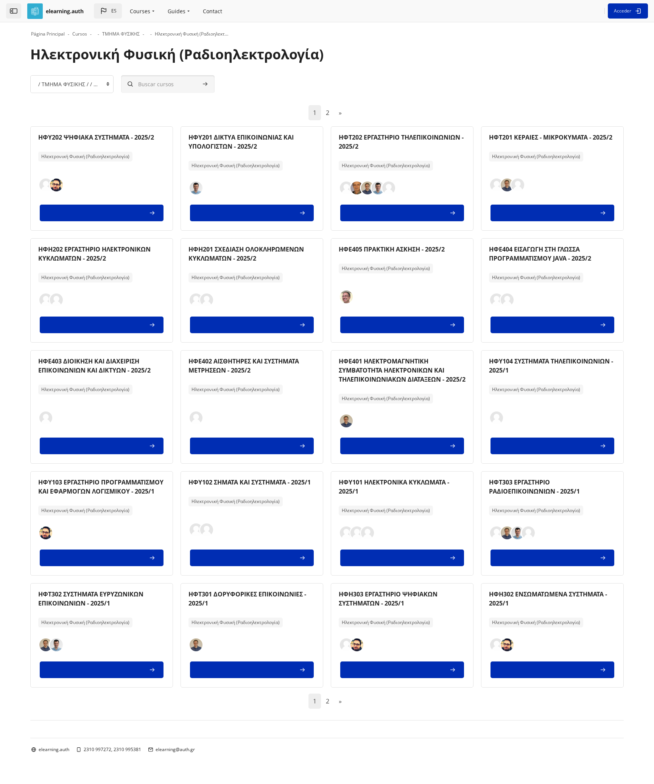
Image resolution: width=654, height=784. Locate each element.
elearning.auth (54, 749)
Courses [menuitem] (140, 11)
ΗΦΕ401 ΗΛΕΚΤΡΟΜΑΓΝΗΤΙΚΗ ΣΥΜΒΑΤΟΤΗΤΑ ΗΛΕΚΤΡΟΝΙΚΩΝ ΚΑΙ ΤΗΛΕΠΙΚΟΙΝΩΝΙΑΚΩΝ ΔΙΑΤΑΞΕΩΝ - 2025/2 (402, 370)
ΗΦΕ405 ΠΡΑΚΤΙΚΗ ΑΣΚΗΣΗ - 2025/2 (392, 249)
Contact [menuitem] (212, 11)
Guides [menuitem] (176, 11)
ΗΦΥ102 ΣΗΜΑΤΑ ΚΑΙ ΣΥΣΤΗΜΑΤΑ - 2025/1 (249, 482)
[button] (108, 11)
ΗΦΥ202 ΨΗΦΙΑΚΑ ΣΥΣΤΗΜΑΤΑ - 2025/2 (96, 137)
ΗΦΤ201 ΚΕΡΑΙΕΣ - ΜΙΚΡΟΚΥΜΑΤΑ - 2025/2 (550, 137)
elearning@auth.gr (175, 749)
